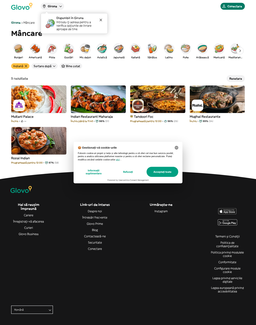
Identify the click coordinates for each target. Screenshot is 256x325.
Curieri (28, 227)
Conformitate (227, 262)
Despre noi (95, 211)
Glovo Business (28, 234)
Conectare (95, 248)
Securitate (95, 242)
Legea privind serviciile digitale (227, 279)
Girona (16, 22)
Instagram (161, 211)
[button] (18, 50)
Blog (95, 230)
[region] (128, 50)
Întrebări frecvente (94, 217)
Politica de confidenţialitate (227, 244)
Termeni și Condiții (227, 236)
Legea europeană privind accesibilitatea (227, 289)
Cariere (28, 215)
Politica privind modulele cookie (227, 254)
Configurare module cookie (227, 270)
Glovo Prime (95, 223)
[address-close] (100, 20)
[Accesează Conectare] (21, 6)
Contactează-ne (95, 236)
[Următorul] (239, 50)
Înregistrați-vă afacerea (28, 221)
